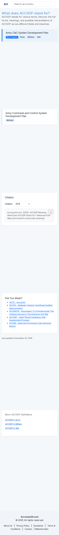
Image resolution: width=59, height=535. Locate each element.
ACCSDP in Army (12, 420)
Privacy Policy (23, 526)
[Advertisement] (29, 75)
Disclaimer (38, 526)
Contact (28, 529)
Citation (9, 203)
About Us (8, 526)
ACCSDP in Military (13, 424)
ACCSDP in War (12, 428)
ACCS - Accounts (17, 302)
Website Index (41, 529)
